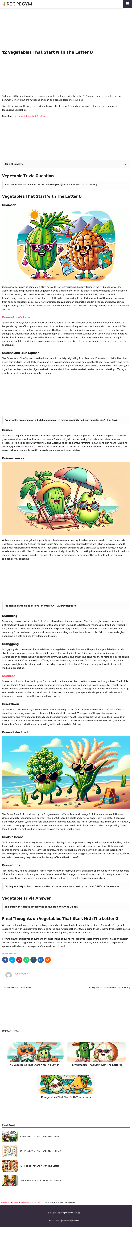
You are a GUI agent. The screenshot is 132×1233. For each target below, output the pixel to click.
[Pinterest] (19, 960)
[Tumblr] (33, 960)
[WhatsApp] (26, 960)
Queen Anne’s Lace (16, 317)
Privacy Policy (55, 1220)
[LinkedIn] (41, 960)
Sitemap (75, 1220)
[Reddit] (48, 960)
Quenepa (8, 676)
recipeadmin (21, 973)
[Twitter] (12, 960)
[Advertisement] (66, 29)
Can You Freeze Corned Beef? (17, 987)
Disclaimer (66, 1220)
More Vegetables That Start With (30, 116)
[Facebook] (5, 960)
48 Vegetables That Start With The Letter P (108, 987)
